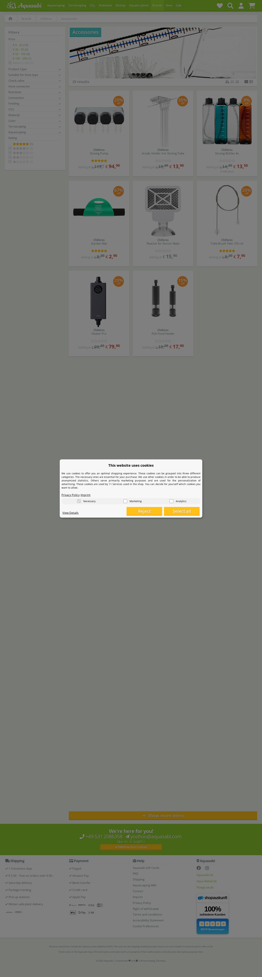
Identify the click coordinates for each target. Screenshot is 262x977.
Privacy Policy (70, 495)
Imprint (86, 495)
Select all (182, 511)
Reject (144, 511)
